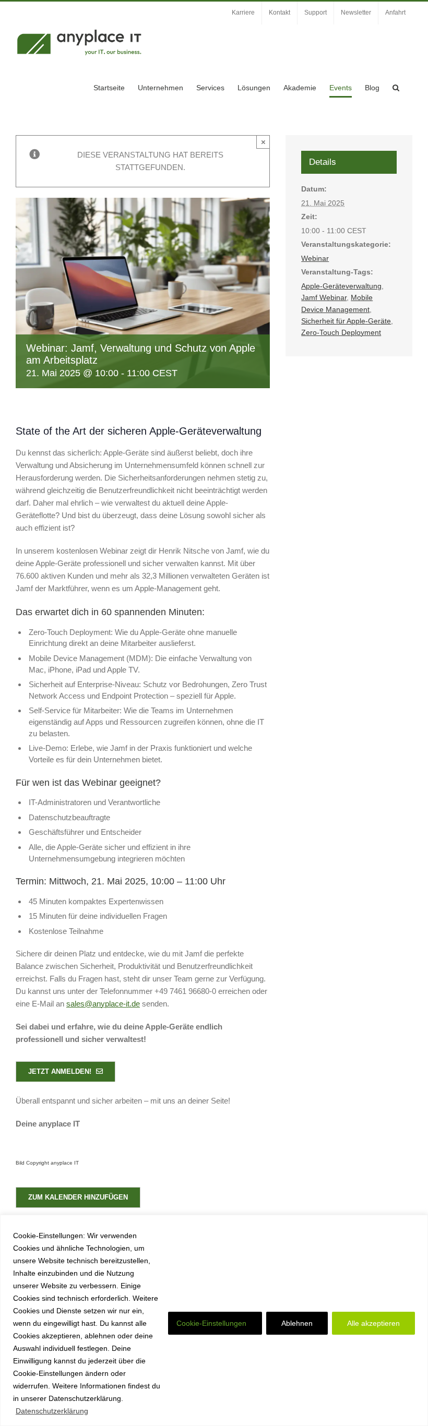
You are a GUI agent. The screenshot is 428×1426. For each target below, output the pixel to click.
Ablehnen (297, 1323)
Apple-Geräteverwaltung (341, 286)
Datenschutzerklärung (52, 1411)
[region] (214, 1320)
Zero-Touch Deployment (341, 332)
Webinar (315, 258)
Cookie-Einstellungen (211, 1323)
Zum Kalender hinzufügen (78, 1197)
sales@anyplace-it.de (103, 1003)
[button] (396, 88)
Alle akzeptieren (373, 1323)
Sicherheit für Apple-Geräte (346, 321)
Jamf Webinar (324, 297)
